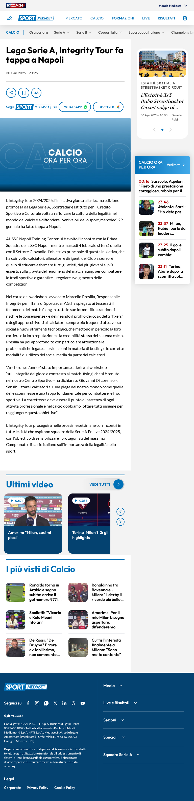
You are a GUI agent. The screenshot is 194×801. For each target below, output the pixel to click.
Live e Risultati (116, 702)
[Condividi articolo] (11, 93)
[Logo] (36, 18)
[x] (55, 703)
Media (109, 685)
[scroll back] (120, 512)
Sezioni (109, 719)
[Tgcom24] (16, 5)
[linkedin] (64, 703)
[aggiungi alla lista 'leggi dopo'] (23, 93)
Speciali (110, 737)
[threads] (73, 703)
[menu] (9, 18)
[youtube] (82, 703)
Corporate (12, 787)
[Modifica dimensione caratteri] (36, 93)
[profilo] (185, 18)
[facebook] (28, 703)
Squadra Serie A (117, 754)
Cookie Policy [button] (64, 787)
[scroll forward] (120, 522)
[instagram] (37, 703)
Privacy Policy (37, 787)
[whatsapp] (46, 703)
